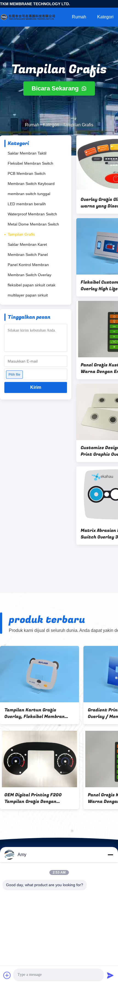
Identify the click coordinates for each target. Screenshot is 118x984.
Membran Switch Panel (28, 254)
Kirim (35, 387)
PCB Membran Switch (27, 173)
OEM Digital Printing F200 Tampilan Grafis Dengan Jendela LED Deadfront (33, 798)
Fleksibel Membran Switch (30, 163)
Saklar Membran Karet (27, 244)
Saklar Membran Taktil (27, 153)
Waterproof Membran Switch (32, 214)
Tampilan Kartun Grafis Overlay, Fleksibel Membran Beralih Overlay (34, 713)
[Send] (110, 975)
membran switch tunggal (29, 194)
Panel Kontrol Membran (28, 265)
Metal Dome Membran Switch (33, 224)
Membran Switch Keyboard (31, 183)
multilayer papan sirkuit (28, 295)
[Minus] (110, 854)
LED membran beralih (27, 204)
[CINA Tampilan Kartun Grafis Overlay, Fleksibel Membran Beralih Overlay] (39, 674)
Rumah (79, 17)
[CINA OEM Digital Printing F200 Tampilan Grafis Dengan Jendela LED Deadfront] (39, 759)
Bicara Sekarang (56, 88)
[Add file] (7, 975)
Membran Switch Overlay (29, 275)
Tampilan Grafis (21, 234)
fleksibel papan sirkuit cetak (31, 285)
